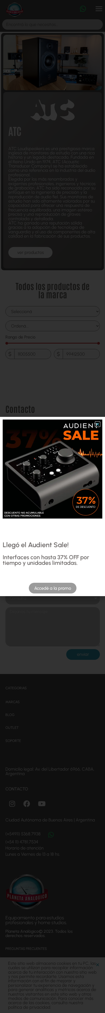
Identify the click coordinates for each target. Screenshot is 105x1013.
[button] (98, 424)
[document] (52, 506)
